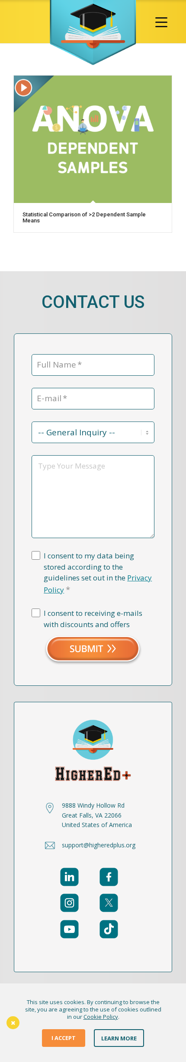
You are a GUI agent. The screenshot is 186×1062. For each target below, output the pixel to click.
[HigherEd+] (93, 33)
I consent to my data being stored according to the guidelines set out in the (98, 573)
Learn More (119, 1038)
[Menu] (161, 21)
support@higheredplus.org (98, 845)
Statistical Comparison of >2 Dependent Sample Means (84, 217)
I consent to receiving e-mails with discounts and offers (93, 618)
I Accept (63, 1038)
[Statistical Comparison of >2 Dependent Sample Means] (93, 139)
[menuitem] (161, 21)
